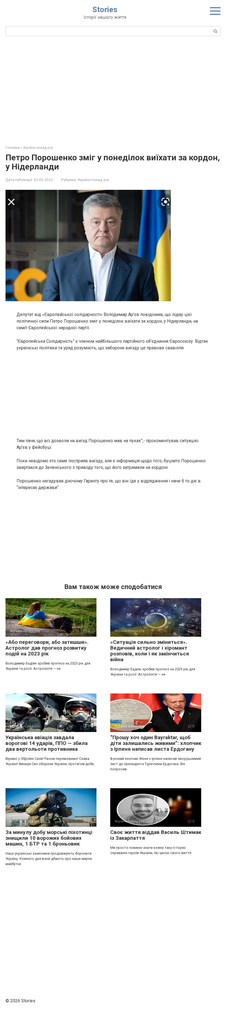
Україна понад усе (93, 179)
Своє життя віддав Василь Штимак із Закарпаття (155, 835)
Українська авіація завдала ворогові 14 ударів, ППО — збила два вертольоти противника (47, 743)
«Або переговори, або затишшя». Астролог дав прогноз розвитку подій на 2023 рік (47, 648)
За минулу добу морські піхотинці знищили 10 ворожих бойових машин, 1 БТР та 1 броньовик (49, 838)
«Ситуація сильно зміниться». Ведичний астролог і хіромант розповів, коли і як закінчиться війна (149, 651)
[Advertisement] (113, 89)
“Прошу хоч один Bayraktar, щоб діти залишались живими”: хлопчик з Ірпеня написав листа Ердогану (155, 743)
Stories (104, 9)
